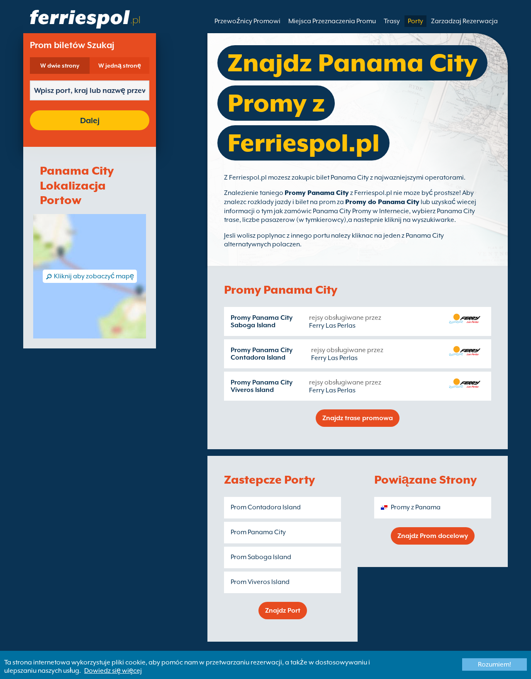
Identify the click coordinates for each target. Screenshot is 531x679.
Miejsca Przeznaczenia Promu (332, 21)
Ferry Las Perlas (332, 325)
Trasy (392, 21)
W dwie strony (59, 65)
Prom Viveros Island (260, 582)
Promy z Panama (416, 507)
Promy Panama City (317, 193)
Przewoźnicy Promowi (247, 21)
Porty (415, 21)
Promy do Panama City (382, 202)
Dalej (90, 120)
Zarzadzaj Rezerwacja (464, 21)
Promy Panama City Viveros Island (261, 386)
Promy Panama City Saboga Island (261, 321)
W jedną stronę (119, 65)
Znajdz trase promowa (357, 418)
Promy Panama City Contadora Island (261, 353)
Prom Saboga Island (261, 557)
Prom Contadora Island (266, 507)
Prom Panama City (258, 532)
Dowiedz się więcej (113, 670)
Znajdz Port (282, 610)
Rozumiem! (494, 664)
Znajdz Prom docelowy (432, 536)
